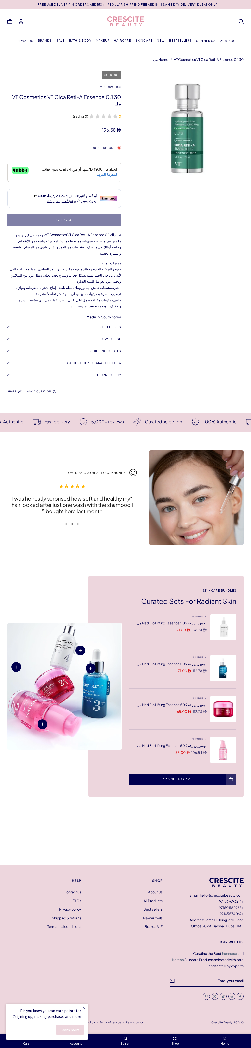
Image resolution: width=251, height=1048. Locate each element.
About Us (155, 892)
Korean (178, 959)
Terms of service (110, 1022)
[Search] (241, 21)
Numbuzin (199, 616)
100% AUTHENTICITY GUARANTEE (94, 363)
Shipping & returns (66, 918)
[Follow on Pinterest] (206, 996)
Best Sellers (153, 909)
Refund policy (135, 1022)
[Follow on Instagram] (231, 996)
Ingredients (110, 327)
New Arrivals (153, 918)
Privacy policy (70, 909)
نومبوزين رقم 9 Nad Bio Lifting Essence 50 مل (172, 623)
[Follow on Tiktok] (223, 996)
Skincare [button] (144, 40)
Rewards (25, 41)
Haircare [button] (122, 40)
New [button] (161, 40)
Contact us (72, 892)
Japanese (230, 953)
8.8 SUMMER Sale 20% (215, 41)
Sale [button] (60, 40)
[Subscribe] (172, 981)
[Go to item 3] (66, 524)
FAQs (77, 900)
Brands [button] (45, 40)
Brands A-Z (154, 926)
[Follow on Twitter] (214, 996)
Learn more (70, 1029)
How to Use (110, 339)
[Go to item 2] (72, 524)
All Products (153, 900)
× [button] (84, 1008)
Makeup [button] (103, 40)
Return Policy (108, 375)
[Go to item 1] (78, 524)
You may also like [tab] (125, 833)
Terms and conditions (64, 926)
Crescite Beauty (221, 1022)
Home (163, 59)
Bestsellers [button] (180, 40)
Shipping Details (105, 351)
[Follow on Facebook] (240, 996)
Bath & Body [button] (80, 40)
